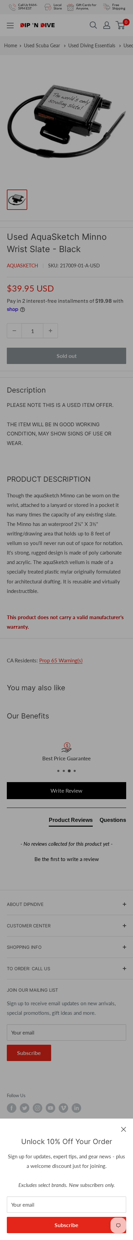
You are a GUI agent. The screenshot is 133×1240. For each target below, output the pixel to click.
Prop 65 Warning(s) (61, 660)
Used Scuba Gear (42, 45)
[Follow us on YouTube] (50, 1108)
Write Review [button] (66, 790)
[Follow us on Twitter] (24, 1108)
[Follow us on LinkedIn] (76, 1108)
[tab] (71, 821)
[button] (66, 858)
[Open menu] (10, 25)
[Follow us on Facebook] (11, 1108)
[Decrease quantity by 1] (14, 331)
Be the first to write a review (66, 859)
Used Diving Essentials (92, 45)
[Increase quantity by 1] (50, 331)
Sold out (67, 355)
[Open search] (93, 25)
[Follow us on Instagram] (37, 1108)
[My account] (106, 25)
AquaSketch (22, 265)
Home (10, 45)
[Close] (123, 1129)
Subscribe (66, 1225)
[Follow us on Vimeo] (63, 1108)
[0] (120, 25)
